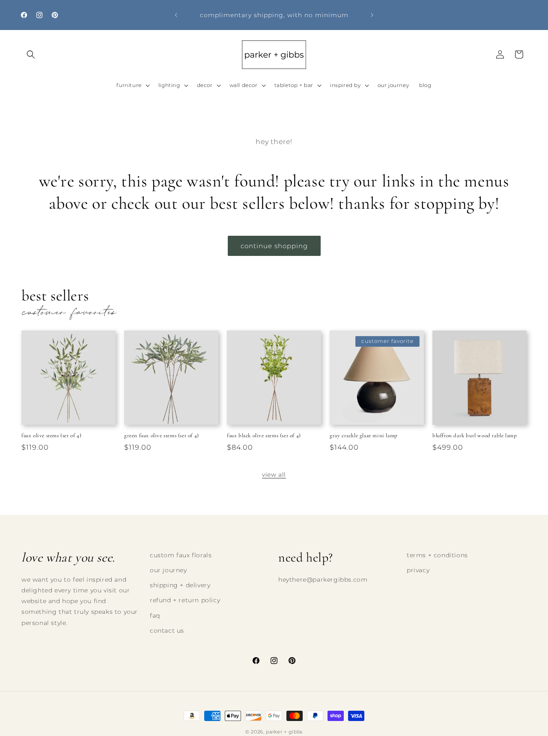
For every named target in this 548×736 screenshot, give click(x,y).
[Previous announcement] (176, 15)
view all (274, 474)
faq (155, 615)
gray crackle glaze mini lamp (364, 435)
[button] (30, 54)
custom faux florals (180, 555)
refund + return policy (185, 600)
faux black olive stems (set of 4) (264, 435)
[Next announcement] (372, 15)
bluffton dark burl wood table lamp (474, 435)
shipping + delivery (180, 585)
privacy (418, 570)
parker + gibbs (284, 732)
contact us (167, 630)
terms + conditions (437, 555)
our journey (168, 570)
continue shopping (274, 246)
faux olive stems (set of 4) (51, 435)
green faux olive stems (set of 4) (161, 435)
